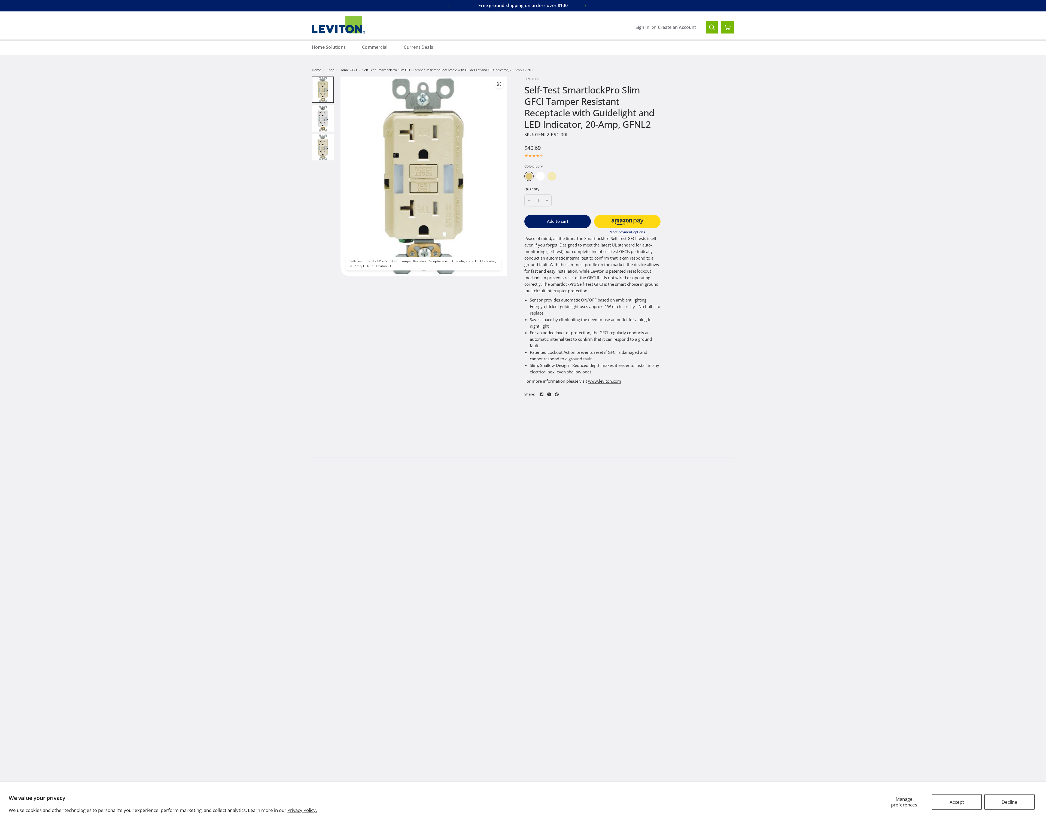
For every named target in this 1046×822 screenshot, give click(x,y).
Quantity (531, 189)
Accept (957, 802)
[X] (549, 394)
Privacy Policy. (302, 810)
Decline (1009, 802)
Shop (330, 70)
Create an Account (677, 27)
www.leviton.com (604, 381)
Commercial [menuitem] (374, 47)
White (540, 176)
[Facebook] (541, 394)
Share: (529, 394)
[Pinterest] (557, 394)
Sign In (642, 27)
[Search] (712, 27)
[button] (627, 221)
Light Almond (552, 176)
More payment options (627, 232)
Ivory (529, 176)
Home (316, 70)
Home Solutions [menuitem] (329, 47)
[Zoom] (499, 84)
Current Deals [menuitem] (418, 47)
